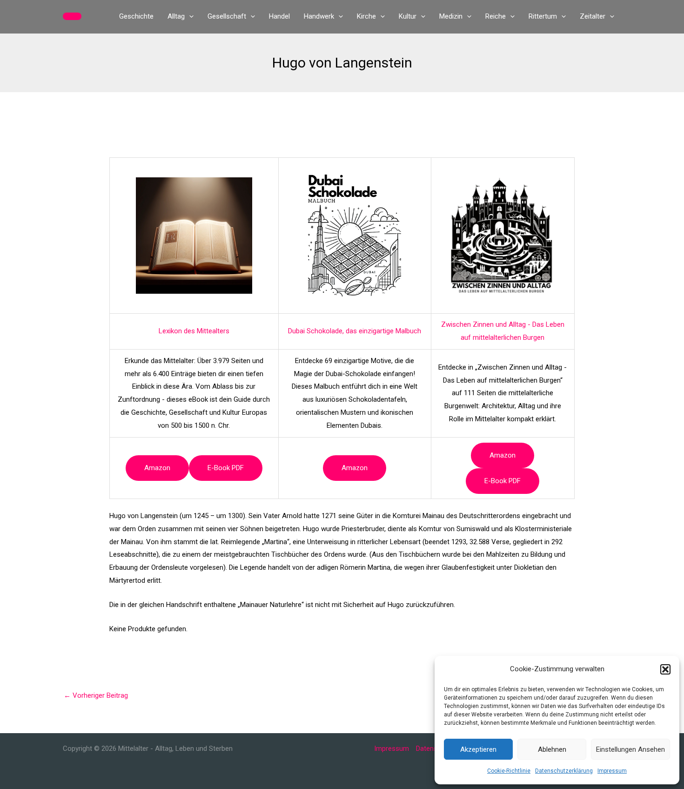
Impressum (612, 771)
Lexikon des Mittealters (194, 331)
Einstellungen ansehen (630, 749)
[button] (665, 669)
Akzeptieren (478, 749)
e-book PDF (226, 468)
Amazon (157, 468)
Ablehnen (552, 749)
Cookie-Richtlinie (508, 771)
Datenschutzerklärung (564, 771)
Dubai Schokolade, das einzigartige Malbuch (354, 331)
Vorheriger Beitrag (96, 695)
